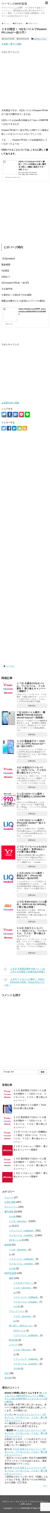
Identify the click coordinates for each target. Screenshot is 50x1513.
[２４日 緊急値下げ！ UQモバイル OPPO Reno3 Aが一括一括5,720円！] (8, 747)
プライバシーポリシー (39, 1502)
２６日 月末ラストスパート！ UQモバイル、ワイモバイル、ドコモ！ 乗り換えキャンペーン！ (32, 932)
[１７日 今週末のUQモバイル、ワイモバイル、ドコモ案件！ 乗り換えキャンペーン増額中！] (8, 689)
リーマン (10, 666)
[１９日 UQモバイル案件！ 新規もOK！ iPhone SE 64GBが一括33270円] (8, 879)
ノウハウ (13, 1345)
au (10, 1226)
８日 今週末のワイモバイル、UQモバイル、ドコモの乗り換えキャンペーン (31, 770)
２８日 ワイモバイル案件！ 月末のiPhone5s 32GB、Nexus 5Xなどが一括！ (24, 982)
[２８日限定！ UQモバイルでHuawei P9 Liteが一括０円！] (15, 414)
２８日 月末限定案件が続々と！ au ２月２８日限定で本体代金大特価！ (28, 970)
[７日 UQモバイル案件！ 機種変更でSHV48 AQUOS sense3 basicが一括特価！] (8, 718)
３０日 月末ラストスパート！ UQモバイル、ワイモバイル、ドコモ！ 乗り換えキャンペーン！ (25, 1452)
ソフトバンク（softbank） (22, 1230)
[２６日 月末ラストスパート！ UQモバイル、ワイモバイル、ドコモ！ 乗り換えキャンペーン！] (8, 934)
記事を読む (32, 706)
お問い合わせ (26, 1504)
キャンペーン (11, 1207)
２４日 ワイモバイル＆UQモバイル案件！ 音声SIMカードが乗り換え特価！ (32, 849)
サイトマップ (21, 1502)
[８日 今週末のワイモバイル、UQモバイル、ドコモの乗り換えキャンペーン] (8, 773)
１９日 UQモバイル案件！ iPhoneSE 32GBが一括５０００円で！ (31, 823)
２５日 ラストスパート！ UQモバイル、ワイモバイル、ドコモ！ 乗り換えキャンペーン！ (25, 1417)
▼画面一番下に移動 (11, 44)
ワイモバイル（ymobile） (21, 1235)
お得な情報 (10, 1202)
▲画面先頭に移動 (10, 403)
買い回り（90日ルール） (21, 1326)
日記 (6, 1373)
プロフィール (7, 1502)
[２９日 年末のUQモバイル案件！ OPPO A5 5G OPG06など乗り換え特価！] (8, 908)
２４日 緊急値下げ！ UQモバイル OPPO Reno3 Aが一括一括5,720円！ (31, 744)
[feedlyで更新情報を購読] (19, 428)
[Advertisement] (25, 79)
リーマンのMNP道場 (14, 3)
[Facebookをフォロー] (9, 428)
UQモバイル (40, 39)
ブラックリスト (16, 1311)
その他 (12, 1216)
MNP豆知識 (10, 1273)
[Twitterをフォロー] (3, 428)
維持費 (7, 1245)
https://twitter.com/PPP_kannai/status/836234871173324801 (32, 311)
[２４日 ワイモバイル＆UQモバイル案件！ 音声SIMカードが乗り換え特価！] (8, 852)
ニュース (8, 1197)
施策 (11, 1278)
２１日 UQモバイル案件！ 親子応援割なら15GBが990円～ (31, 796)
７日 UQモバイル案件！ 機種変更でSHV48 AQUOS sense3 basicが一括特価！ (31, 715)
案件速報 (8, 1211)
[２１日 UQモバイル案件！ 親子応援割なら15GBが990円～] (8, 800)
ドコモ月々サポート (23, 1283)
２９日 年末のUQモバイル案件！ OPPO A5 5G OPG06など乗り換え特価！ (32, 904)
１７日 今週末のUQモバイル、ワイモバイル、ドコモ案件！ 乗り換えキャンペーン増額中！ (31, 687)
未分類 (7, 1378)
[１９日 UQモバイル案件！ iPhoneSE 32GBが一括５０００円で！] (8, 826)
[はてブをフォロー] (14, 428)
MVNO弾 (13, 1340)
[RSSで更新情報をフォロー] (24, 428)
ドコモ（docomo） (18, 1221)
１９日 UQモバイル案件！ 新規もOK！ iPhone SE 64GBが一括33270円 (30, 876)
